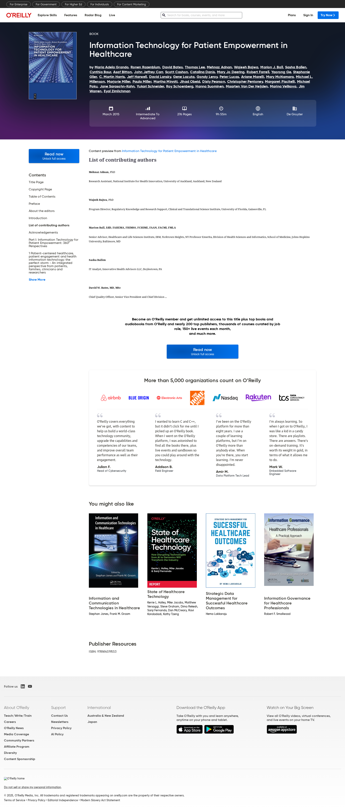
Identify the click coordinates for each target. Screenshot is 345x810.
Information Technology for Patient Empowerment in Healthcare (169, 151)
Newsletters (59, 722)
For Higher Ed (73, 4)
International (99, 707)
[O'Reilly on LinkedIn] (23, 686)
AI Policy (57, 734)
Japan (92, 722)
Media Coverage (16, 734)
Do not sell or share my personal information (32, 787)
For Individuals (99, 4)
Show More (37, 279)
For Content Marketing (131, 4)
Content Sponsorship (19, 759)
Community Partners (19, 740)
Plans (292, 15)
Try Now (326, 15)
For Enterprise (18, 4)
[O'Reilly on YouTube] (30, 686)
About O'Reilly (16, 707)
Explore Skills (47, 15)
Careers (10, 722)
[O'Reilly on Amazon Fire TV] (282, 732)
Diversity (10, 753)
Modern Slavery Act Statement (100, 800)
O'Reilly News (14, 728)
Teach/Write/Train (18, 716)
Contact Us (59, 716)
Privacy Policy (61, 728)
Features (70, 15)
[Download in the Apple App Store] (189, 732)
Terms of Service (14, 800)
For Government (46, 4)
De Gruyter (295, 114)
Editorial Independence (63, 800)
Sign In (308, 15)
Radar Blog (93, 15)
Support (58, 707)
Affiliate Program (16, 746)
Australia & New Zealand (105, 716)
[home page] (19, 15)
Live (112, 15)
